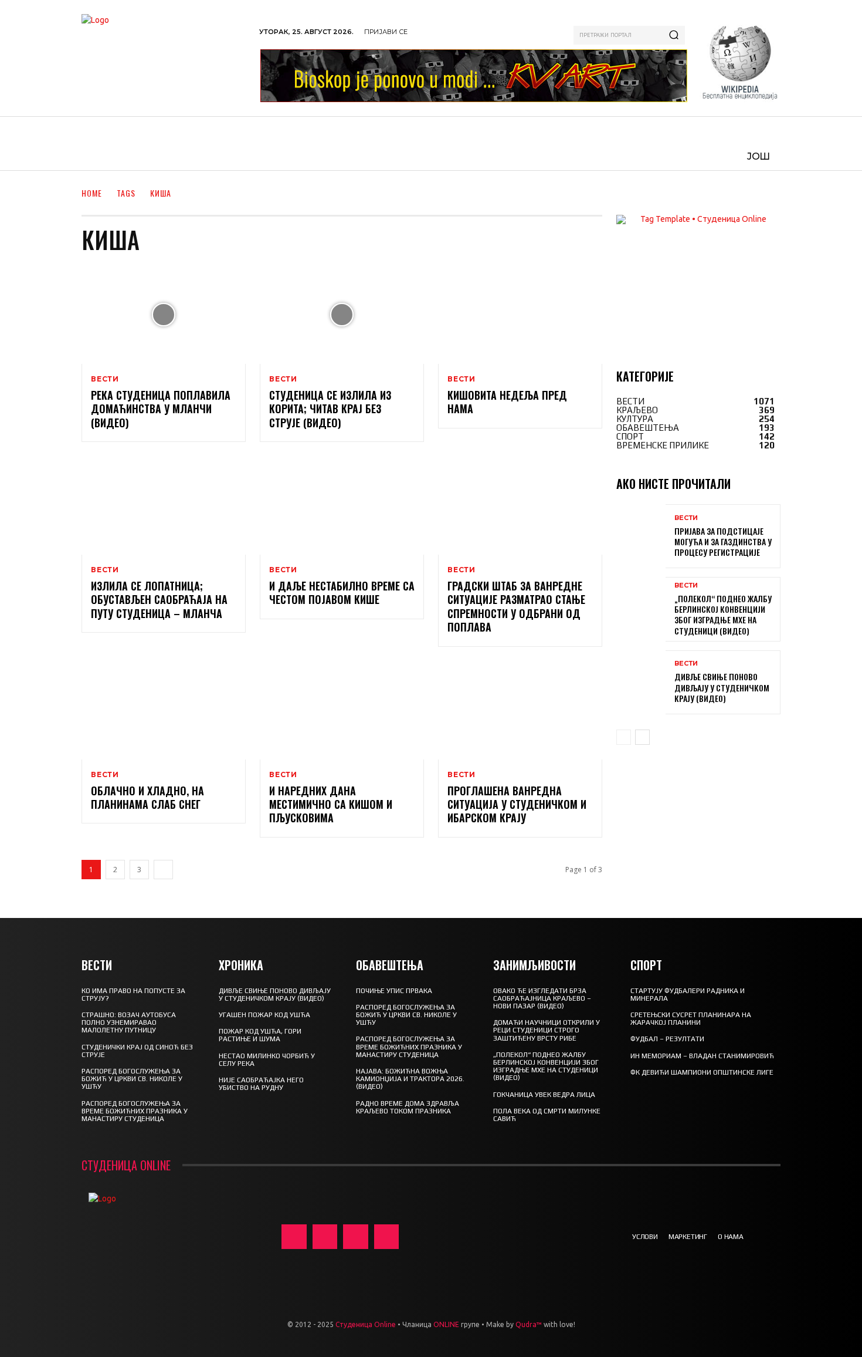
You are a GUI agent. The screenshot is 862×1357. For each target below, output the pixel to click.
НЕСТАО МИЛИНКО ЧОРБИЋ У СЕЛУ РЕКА (267, 1060)
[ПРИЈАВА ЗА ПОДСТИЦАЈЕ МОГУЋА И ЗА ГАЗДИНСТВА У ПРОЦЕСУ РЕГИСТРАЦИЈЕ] (641, 536)
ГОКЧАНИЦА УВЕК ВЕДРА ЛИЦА (544, 1095)
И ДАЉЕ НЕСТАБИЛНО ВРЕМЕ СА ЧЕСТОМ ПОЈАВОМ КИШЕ (342, 592)
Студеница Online (365, 1324)
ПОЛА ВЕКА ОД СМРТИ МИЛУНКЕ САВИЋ (546, 1115)
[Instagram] (325, 1237)
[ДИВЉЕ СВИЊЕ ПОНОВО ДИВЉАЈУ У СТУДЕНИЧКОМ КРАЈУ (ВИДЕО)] (641, 682)
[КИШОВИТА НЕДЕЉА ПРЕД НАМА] (520, 314)
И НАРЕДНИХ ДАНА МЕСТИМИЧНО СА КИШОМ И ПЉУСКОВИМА (330, 804)
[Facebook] (294, 1237)
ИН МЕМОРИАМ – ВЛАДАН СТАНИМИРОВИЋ (702, 1056)
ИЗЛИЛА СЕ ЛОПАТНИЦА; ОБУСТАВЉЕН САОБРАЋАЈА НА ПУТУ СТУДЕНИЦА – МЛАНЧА (159, 599)
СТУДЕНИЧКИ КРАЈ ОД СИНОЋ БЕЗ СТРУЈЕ (137, 1051)
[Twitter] (355, 1237)
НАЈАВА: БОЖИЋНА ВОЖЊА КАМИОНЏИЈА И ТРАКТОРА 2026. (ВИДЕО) (410, 1079)
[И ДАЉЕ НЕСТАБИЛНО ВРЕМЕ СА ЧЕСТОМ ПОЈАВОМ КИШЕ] (342, 505)
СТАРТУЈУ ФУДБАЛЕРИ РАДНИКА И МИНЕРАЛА (687, 994)
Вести (105, 379)
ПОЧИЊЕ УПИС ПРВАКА (394, 991)
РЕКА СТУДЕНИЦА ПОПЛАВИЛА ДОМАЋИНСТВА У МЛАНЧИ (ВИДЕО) (160, 408)
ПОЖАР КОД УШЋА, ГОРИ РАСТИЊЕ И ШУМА (260, 1035)
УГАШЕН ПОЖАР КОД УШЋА (264, 1015)
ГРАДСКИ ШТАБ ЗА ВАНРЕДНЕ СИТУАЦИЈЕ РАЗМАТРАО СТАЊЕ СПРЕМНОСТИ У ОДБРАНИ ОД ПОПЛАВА (516, 606)
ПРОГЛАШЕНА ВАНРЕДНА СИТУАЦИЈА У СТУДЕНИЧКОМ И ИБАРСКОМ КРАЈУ (516, 804)
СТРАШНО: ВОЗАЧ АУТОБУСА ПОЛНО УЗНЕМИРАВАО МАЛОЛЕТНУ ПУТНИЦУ (129, 1022)
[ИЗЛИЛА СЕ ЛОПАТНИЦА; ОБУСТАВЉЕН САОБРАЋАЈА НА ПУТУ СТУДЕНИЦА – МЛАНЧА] (164, 505)
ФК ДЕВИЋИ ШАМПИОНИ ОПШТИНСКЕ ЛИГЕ (701, 1072)
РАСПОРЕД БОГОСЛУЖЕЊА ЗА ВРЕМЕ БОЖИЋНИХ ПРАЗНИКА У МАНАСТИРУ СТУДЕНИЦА (135, 1111)
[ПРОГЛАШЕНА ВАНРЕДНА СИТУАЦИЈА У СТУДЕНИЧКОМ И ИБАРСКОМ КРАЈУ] (520, 710)
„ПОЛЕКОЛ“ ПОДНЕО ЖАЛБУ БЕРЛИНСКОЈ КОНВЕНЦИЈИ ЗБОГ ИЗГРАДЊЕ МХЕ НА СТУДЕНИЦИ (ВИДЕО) (723, 614)
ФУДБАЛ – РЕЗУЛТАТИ (667, 1039)
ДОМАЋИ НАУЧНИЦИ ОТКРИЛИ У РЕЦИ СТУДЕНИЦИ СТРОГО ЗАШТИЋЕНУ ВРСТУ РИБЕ (546, 1030)
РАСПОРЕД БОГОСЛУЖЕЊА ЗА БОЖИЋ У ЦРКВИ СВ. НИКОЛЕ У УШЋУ (132, 1079)
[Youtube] (386, 1237)
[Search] (674, 35)
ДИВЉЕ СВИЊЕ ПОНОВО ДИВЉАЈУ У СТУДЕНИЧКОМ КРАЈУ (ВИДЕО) (721, 687)
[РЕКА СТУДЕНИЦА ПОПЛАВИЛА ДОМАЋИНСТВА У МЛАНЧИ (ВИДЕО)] (164, 314)
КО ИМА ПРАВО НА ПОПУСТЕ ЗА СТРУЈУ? (133, 994)
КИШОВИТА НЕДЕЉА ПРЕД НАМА (507, 401)
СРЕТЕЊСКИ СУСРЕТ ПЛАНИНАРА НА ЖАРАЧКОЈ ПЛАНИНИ (690, 1019)
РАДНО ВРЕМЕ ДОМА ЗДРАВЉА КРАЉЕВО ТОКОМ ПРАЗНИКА (407, 1107)
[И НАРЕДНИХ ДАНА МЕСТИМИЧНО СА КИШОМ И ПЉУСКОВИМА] (342, 710)
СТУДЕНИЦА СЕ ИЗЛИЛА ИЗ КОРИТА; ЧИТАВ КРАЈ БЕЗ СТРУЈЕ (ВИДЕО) (330, 408)
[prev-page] (623, 737)
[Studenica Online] (164, 58)
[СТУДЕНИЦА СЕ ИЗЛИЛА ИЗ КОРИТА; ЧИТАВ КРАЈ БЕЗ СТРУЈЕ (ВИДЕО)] (342, 314)
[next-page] (163, 869)
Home (92, 193)
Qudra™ (528, 1324)
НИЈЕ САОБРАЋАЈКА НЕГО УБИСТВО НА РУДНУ (261, 1084)
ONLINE (446, 1324)
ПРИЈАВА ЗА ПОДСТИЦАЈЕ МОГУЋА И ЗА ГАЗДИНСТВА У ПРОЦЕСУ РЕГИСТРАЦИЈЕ (723, 541)
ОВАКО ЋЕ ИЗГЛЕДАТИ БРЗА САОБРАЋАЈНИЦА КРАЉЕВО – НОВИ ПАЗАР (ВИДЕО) (542, 998)
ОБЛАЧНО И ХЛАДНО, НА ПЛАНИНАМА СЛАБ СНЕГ (147, 797)
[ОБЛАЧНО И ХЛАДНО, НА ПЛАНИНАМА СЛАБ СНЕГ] (164, 710)
